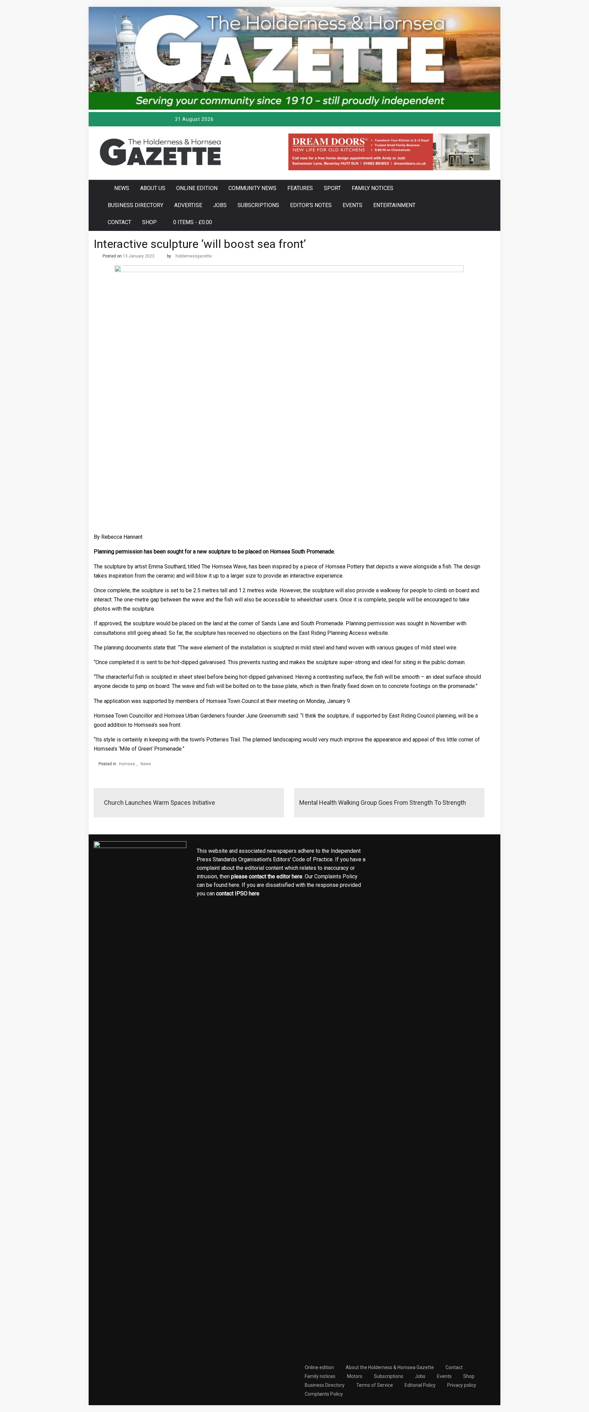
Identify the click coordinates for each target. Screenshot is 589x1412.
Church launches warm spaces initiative (159, 802)
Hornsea (127, 764)
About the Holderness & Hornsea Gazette (390, 1367)
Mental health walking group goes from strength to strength (382, 802)
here (297, 876)
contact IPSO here (237, 893)
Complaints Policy (324, 1394)
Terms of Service (374, 1385)
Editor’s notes (311, 205)
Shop (149, 222)
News (121, 188)
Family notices (372, 188)
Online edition (196, 188)
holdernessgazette (194, 256)
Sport (332, 188)
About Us (152, 188)
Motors (354, 1376)
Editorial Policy (420, 1385)
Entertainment (394, 205)
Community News (252, 188)
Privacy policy (461, 1385)
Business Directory (135, 205)
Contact (119, 222)
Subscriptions (258, 205)
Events (352, 205)
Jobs (220, 205)
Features (300, 188)
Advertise (188, 205)
